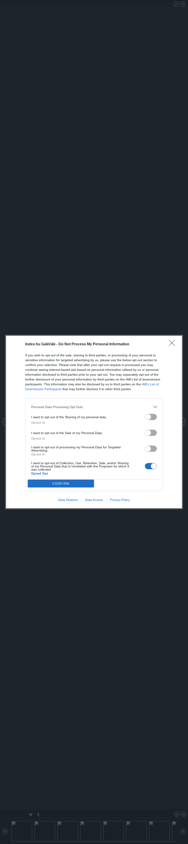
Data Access (94, 500)
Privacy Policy (120, 500)
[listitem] (94, 406)
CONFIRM (61, 483)
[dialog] (94, 422)
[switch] (151, 417)
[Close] (173, 344)
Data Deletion (68, 500)
